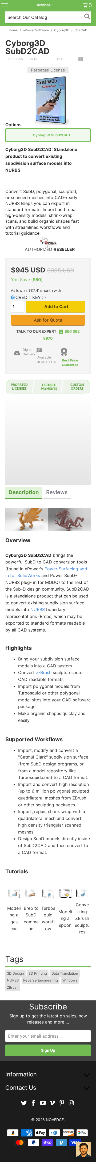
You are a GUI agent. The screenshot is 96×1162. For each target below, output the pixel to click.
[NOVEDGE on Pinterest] (62, 1103)
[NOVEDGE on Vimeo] (53, 1103)
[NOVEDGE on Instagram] (71, 1103)
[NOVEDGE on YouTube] (43, 1103)
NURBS (37, 609)
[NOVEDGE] (44, 5)
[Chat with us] (83, 1149)
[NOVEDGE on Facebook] (34, 1103)
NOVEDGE (55, 1119)
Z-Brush (43, 672)
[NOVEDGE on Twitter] (24, 1103)
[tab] (23, 493)
